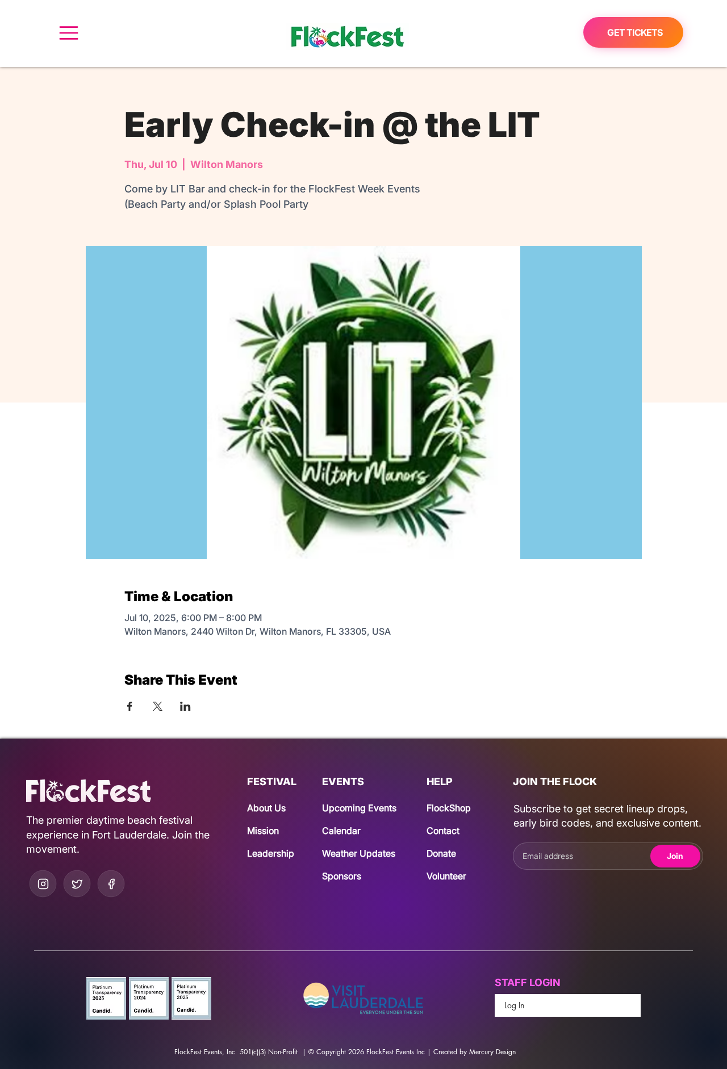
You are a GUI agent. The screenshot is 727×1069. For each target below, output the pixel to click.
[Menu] (68, 32)
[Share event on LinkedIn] (185, 706)
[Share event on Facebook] (129, 706)
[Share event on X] (157, 706)
